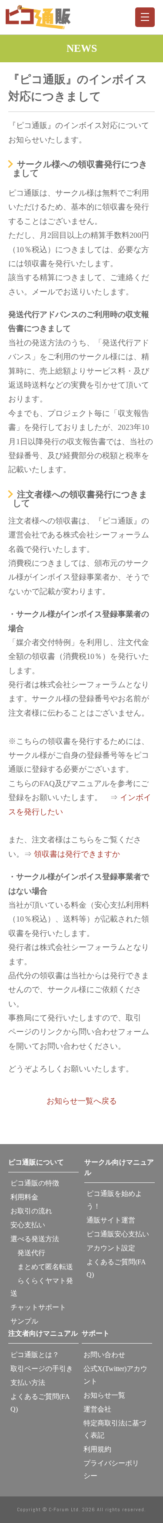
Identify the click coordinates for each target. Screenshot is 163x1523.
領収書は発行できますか (77, 854)
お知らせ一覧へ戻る (82, 1101)
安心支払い (27, 1225)
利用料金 (24, 1197)
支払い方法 (27, 1382)
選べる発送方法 (34, 1239)
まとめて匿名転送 (41, 1266)
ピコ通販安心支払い (117, 1234)
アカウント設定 (110, 1248)
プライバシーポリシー (111, 1469)
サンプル (24, 1321)
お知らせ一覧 (104, 1395)
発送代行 (27, 1252)
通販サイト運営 (110, 1220)
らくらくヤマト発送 (41, 1287)
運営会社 (97, 1409)
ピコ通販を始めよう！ (114, 1200)
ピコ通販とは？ (34, 1354)
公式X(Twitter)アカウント (115, 1375)
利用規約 (97, 1449)
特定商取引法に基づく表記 (114, 1429)
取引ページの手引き (41, 1368)
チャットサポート (38, 1307)
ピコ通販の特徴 (34, 1183)
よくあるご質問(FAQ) (116, 1268)
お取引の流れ (31, 1211)
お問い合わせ (104, 1354)
